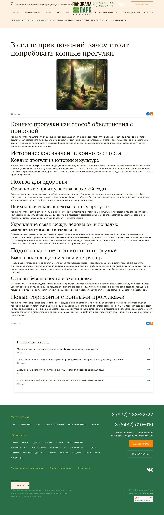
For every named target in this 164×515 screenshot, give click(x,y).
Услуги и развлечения (104, 12)
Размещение (31, 12)
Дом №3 (37, 442)
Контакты (148, 12)
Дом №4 (48, 442)
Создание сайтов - (138, 493)
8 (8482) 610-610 (104, 5)
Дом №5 (59, 442)
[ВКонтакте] (148, 113)
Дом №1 (14, 442)
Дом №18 (64, 453)
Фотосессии (63, 12)
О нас (13, 12)
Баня (48, 12)
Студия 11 (76, 453)
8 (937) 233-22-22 (105, 2)
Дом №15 (27, 453)
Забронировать (142, 4)
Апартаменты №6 (75, 442)
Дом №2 (25, 442)
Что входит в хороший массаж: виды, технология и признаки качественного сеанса (60, 380)
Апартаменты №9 (58, 448)
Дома (97, 453)
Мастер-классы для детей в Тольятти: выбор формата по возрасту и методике (57, 349)
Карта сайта (84, 468)
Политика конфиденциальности (27, 468)
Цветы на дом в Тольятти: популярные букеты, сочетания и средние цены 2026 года (60, 369)
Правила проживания (60, 468)
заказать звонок (140, 454)
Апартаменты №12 (78, 448)
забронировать (141, 444)
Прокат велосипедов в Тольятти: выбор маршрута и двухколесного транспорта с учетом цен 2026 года (70, 359)
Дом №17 (52, 453)
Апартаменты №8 (38, 448)
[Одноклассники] (151, 113)
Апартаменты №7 (18, 448)
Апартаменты (17, 458)
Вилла (88, 453)
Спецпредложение (131, 12)
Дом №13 (94, 448)
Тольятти (15, 481)
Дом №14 (15, 453)
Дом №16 (39, 453)
